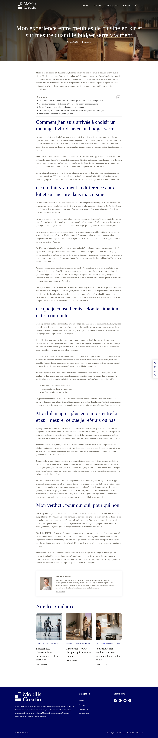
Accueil (85, 5)
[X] (129, 700)
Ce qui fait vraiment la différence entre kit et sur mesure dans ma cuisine (68, 104)
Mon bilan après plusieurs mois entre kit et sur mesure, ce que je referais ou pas (71, 110)
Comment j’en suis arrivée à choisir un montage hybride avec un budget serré (71, 100)
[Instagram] (120, 700)
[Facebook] (115, 700)
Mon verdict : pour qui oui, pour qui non (56, 114)
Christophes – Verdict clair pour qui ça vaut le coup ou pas (78, 652)
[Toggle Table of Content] (117, 97)
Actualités (87, 42)
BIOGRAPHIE (60, 591)
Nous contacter (84, 714)
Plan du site (139, 733)
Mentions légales (110, 733)
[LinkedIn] (125, 700)
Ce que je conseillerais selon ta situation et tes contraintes (62, 107)
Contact (126, 5)
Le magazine (112, 5)
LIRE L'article (41, 664)
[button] (136, 5)
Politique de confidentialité (125, 733)
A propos (98, 5)
